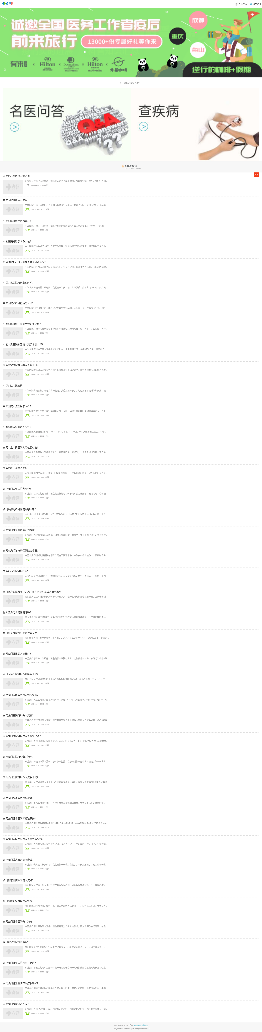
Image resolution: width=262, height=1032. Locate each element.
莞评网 (145, 1025)
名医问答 (137, 1025)
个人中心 (243, 4)
